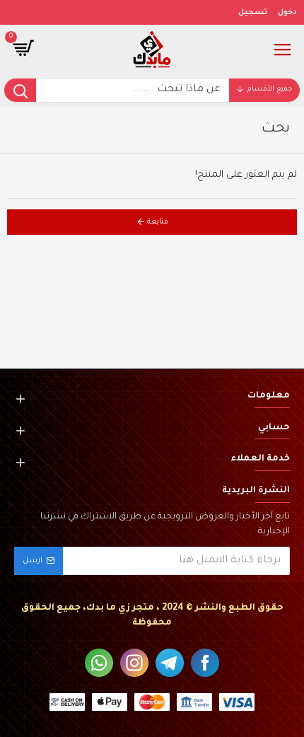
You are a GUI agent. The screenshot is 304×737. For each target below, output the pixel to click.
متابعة (157, 222)
